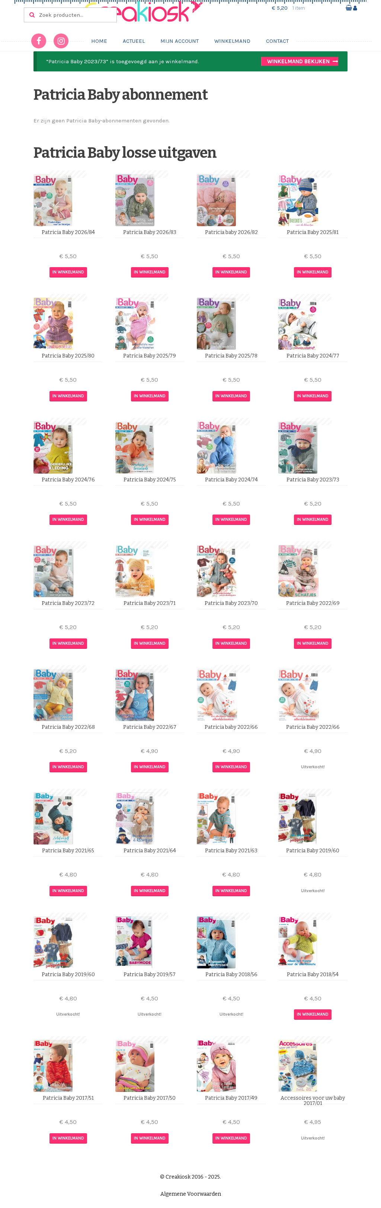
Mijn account (179, 41)
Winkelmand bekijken (298, 61)
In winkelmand (68, 272)
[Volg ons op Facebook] (38, 40)
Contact (277, 41)
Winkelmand (232, 41)
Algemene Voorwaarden (190, 1194)
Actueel (134, 41)
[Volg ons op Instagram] (61, 40)
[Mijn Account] (355, 8)
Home (99, 41)
